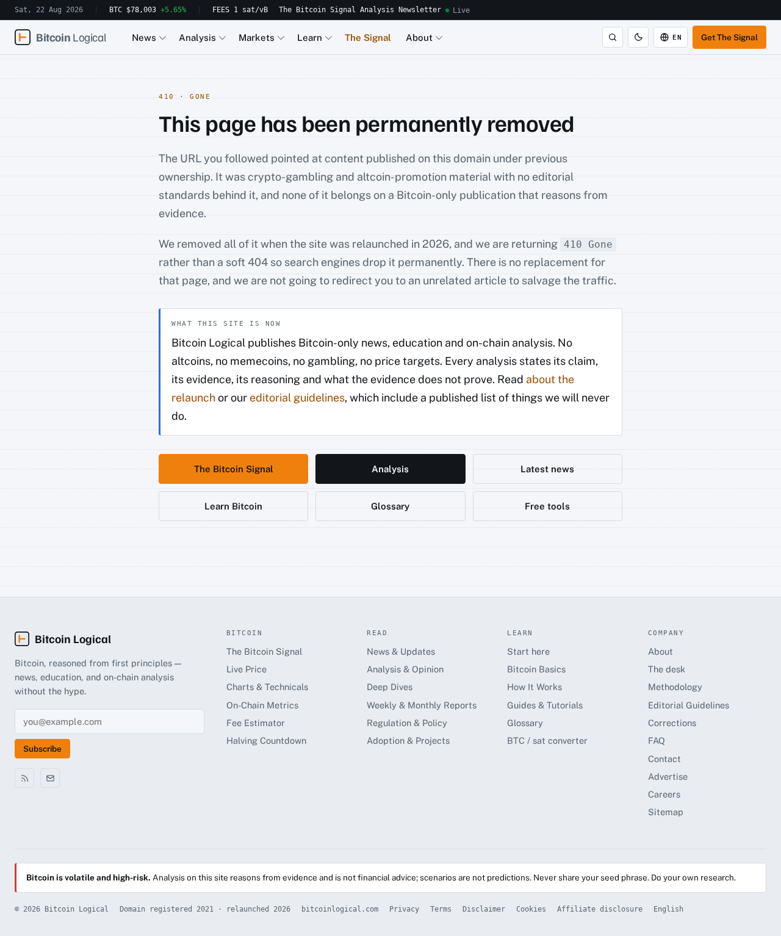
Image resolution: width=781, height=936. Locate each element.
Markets (257, 37)
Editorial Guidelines (688, 705)
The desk (666, 669)
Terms (441, 909)
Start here (528, 651)
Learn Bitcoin (233, 506)
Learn (309, 37)
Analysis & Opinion (405, 669)
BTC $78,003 (147, 9)
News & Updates (401, 651)
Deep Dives (389, 687)
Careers (664, 794)
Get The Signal (729, 37)
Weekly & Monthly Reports (422, 705)
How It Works (534, 687)
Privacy (404, 909)
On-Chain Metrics (262, 705)
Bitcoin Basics (536, 669)
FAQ (656, 740)
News (144, 37)
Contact (664, 759)
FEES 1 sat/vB (240, 9)
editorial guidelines (297, 397)
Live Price (246, 669)
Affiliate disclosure (599, 909)
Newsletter (419, 9)
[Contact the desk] (50, 778)
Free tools (547, 506)
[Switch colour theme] (638, 37)
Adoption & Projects (408, 740)
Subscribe (42, 749)
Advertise (668, 776)
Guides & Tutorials (545, 705)
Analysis (377, 9)
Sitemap (665, 812)
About (419, 37)
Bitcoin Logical (73, 639)
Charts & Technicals (267, 687)
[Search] (612, 37)
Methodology (675, 687)
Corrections (672, 723)
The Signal (368, 37)
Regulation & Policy (407, 723)
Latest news (547, 469)
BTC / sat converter (547, 740)
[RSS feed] (24, 778)
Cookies (531, 909)
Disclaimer (483, 909)
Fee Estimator (255, 723)
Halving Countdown (266, 740)
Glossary (390, 506)
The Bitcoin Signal (317, 9)
